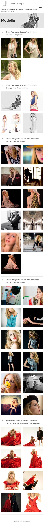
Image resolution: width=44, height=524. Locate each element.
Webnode (26, 521)
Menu (40, 6)
